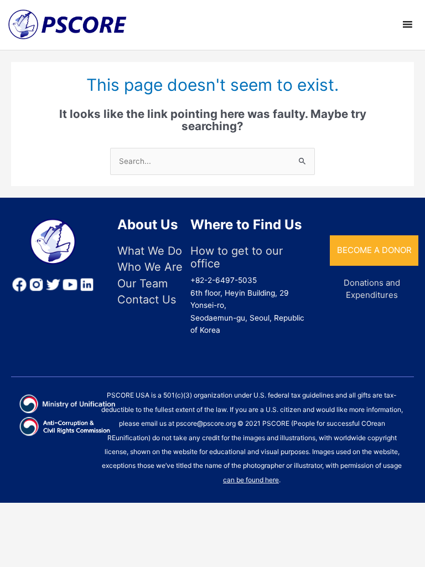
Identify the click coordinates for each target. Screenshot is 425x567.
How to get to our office (236, 257)
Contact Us (146, 299)
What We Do (149, 251)
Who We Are (150, 267)
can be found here (251, 480)
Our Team (142, 283)
